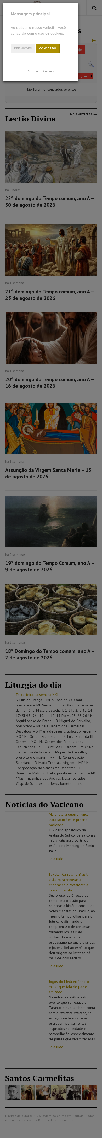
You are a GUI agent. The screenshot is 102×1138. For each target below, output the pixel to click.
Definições (23, 48)
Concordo (47, 48)
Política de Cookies (40, 71)
